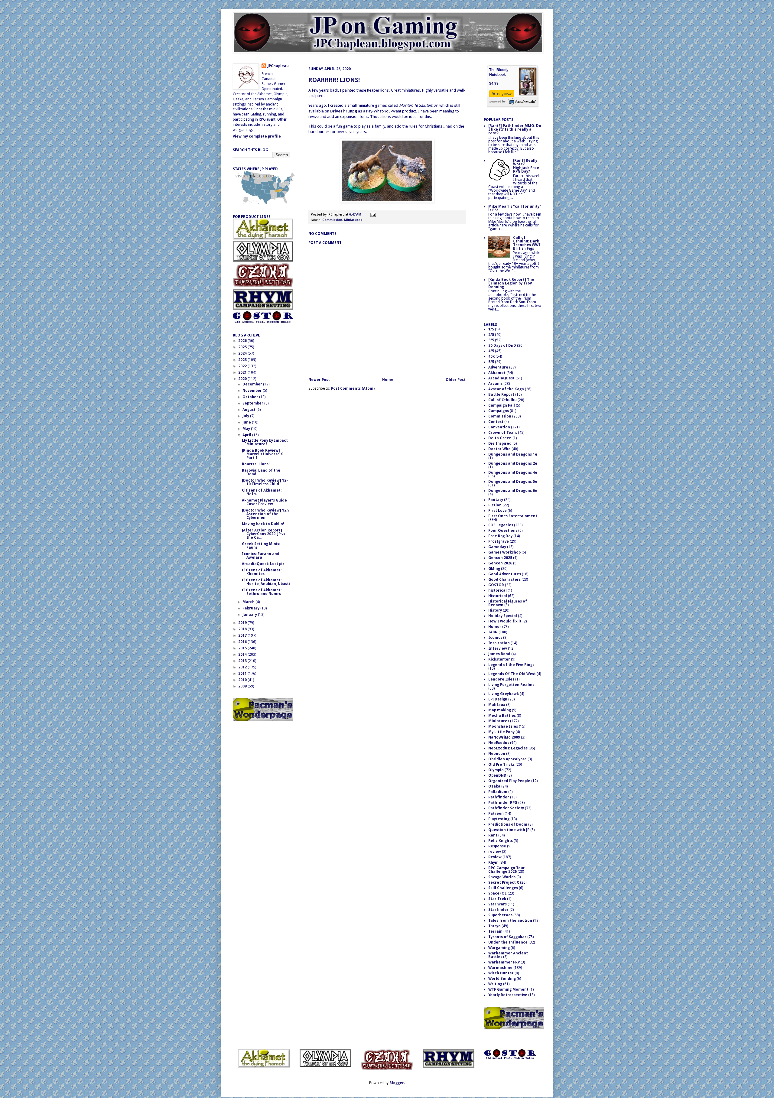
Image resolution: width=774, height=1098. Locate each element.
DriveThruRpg (343, 111)
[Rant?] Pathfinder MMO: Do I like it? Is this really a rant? (514, 129)
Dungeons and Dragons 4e (512, 472)
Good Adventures (504, 574)
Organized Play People (509, 781)
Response (497, 846)
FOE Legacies (500, 525)
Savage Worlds (501, 877)
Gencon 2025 (500, 558)
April (247, 435)
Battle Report (501, 394)
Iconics (495, 637)
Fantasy (495, 500)
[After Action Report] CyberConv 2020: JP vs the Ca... (263, 534)
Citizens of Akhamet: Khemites (261, 572)
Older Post (456, 380)
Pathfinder (498, 797)
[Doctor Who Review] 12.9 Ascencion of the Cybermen (265, 514)
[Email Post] (372, 214)
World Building (502, 978)
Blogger (396, 1083)
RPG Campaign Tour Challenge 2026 (506, 870)
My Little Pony (501, 732)
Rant (492, 835)
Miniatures (353, 220)
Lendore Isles (501, 679)
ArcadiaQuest (501, 378)
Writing (495, 984)
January (250, 614)
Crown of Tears (502, 432)
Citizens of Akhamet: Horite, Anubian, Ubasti (266, 582)
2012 (243, 667)
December (252, 384)
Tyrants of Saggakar (507, 937)
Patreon (496, 813)
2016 (243, 642)
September (253, 403)
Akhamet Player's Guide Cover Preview (264, 502)
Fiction (495, 505)
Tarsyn (494, 926)
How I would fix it (505, 621)
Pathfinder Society (506, 808)
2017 (243, 635)
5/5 (491, 362)
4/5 (491, 351)
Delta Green (500, 438)
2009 (243, 686)
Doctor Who (499, 449)
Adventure (498, 367)
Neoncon (496, 754)
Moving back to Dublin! (263, 524)
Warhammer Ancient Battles (508, 955)
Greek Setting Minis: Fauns (261, 546)
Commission (332, 220)
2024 (243, 353)
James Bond (499, 654)
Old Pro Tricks (501, 764)
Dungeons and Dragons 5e (512, 481)
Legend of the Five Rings (511, 665)
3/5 (491, 340)
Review (495, 857)
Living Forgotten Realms (511, 685)
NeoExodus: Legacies (508, 748)
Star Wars (497, 904)
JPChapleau (278, 66)
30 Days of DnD (502, 345)
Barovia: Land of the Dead (261, 472)
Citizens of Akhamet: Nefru (261, 492)
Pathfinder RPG (502, 803)
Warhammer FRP (504, 962)
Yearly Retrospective (507, 995)
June (247, 422)
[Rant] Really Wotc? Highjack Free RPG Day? (526, 166)
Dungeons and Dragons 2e (512, 463)
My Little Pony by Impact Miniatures (265, 442)
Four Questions (502, 530)
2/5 (491, 335)
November (252, 390)
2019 (243, 623)
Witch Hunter (501, 973)
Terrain (495, 931)
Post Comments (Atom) (353, 388)
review (494, 851)
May (246, 429)
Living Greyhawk (503, 694)
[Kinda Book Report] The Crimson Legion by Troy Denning (511, 283)
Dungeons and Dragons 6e (512, 491)
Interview (497, 648)
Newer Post (319, 380)
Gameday (497, 547)
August (249, 410)
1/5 (491, 329)
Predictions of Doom (507, 824)
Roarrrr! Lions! (334, 79)
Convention (499, 427)
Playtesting (498, 819)
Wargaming (499, 948)
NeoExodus (498, 743)
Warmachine (500, 968)
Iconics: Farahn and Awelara (260, 556)
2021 (243, 372)
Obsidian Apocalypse (507, 759)
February (251, 608)
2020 (243, 379)
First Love (497, 510)
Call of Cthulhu (502, 400)
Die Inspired (500, 443)
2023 (243, 360)
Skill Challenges (503, 888)
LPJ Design (497, 699)
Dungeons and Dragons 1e (512, 454)
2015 (243, 648)
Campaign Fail (501, 405)
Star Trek (497, 899)
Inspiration (499, 643)
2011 (243, 673)
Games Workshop (504, 552)
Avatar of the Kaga (506, 389)
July (246, 416)
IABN (493, 632)
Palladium (497, 792)
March (248, 602)
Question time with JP (508, 830)
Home (387, 380)
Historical (497, 596)
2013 (243, 661)
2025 (243, 347)
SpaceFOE (497, 893)
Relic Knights (500, 841)
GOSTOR (496, 585)
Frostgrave (498, 541)
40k (491, 356)
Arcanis (495, 384)
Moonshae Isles (503, 726)
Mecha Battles (502, 715)
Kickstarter (499, 659)
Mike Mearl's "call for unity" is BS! (514, 208)
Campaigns (498, 411)
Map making (499, 710)
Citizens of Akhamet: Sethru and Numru (261, 592)
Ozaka (494, 786)
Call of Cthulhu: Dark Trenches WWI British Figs (526, 243)
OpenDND (497, 775)
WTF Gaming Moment (508, 989)
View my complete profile (257, 136)
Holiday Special (502, 616)
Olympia (496, 770)
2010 (243, 680)
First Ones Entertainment (512, 516)
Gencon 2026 (500, 563)
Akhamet (497, 373)
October (250, 397)
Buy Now (504, 94)
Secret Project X (503, 882)
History (495, 610)
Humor (494, 627)
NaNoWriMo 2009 (504, 737)
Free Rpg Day (500, 536)
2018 (243, 629)
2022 (243, 366)
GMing (494, 569)
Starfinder (498, 910)
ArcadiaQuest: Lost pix (263, 564)
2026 (243, 341)
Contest (495, 422)
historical (497, 590)
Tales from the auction (510, 920)
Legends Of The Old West (512, 674)
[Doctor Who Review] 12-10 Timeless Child (265, 482)
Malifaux (496, 705)
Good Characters (504, 579)
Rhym (493, 862)
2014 (243, 654)
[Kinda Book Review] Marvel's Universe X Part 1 (262, 454)
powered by (497, 101)
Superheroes (500, 915)
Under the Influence (508, 942)
